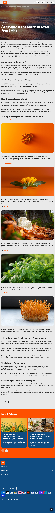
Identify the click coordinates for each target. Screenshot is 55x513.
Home (2, 6)
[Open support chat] (51, 509)
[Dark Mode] (36, 2)
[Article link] (14, 433)
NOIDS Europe (8, 508)
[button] (2, 2)
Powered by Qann (15, 508)
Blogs (6, 6)
